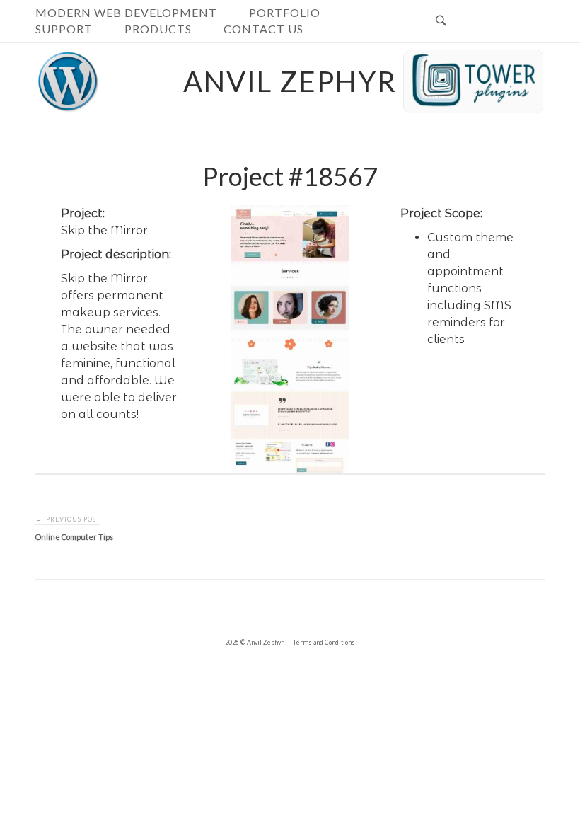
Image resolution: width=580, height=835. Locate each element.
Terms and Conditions (324, 642)
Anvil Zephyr (290, 81)
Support (64, 28)
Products (158, 28)
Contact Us (263, 28)
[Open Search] (441, 21)
